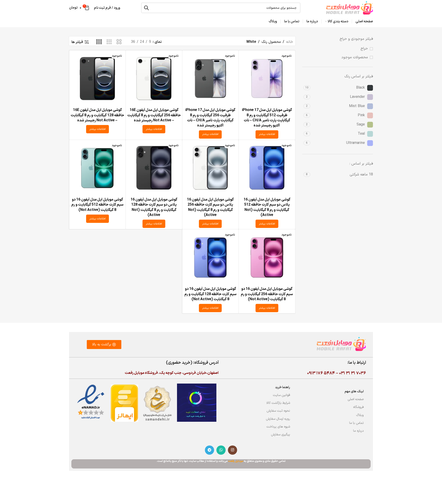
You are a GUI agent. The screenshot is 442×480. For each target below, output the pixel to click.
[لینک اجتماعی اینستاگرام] (232, 450)
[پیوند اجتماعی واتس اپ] (221, 450)
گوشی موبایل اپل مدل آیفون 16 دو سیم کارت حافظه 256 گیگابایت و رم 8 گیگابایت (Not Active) (267, 294)
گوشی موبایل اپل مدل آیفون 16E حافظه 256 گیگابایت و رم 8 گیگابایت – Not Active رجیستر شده (154, 115)
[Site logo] (349, 7)
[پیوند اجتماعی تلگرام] (209, 450)
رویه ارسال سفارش (278, 418)
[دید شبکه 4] (99, 42)
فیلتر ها (77, 42)
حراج (364, 48)
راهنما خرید (282, 387)
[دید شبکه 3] (109, 42)
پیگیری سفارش (280, 434)
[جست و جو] (146, 8)
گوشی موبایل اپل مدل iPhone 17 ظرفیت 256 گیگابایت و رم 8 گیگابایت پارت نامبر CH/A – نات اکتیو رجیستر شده (210, 117)
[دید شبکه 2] (119, 42)
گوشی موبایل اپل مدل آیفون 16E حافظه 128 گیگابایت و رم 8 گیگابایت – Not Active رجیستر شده (97, 115)
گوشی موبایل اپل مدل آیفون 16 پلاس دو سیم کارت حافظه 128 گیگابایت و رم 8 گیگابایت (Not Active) (154, 207)
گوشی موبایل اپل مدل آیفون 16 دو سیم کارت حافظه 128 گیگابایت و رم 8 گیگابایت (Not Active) (210, 294)
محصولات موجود (354, 57)
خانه (289, 42)
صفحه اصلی (356, 399)
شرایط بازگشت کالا (278, 403)
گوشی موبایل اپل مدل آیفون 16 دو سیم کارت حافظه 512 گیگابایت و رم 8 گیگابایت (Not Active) (97, 205)
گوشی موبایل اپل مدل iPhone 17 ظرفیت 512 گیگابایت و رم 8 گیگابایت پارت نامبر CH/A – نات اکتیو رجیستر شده (267, 117)
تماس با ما (356, 423)
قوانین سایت (281, 395)
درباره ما (358, 430)
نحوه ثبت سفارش (278, 410)
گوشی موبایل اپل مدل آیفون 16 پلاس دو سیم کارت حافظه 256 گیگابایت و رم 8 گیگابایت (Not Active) (210, 207)
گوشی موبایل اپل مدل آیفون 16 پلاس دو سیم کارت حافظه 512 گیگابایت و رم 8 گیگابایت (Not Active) (267, 207)
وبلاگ (360, 415)
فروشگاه (358, 407)
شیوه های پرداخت (278, 426)
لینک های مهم (354, 391)
